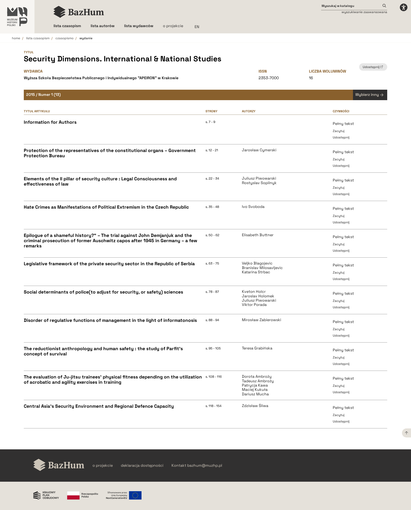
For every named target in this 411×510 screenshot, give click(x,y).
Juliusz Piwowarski (259, 178)
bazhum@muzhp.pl (204, 465)
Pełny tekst (343, 123)
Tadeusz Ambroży (258, 381)
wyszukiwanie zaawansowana (364, 12)
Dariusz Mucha (255, 394)
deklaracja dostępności (142, 465)
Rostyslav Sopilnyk (259, 183)
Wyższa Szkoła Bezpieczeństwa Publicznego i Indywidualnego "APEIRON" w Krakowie (101, 77)
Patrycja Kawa (255, 385)
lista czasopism (37, 38)
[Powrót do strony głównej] (58, 465)
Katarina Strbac (256, 272)
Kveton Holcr (254, 291)
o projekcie (173, 25)
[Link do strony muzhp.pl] (17, 16)
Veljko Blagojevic (257, 263)
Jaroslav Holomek (258, 296)
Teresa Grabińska (257, 348)
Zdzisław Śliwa (255, 406)
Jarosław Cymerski (259, 150)
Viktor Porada (254, 305)
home (16, 38)
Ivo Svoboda (253, 207)
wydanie (86, 38)
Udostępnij (341, 137)
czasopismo (64, 38)
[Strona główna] (79, 12)
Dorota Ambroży (257, 376)
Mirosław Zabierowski (261, 320)
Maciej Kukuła (255, 389)
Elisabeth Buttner (258, 235)
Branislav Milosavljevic (262, 268)
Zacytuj (338, 131)
